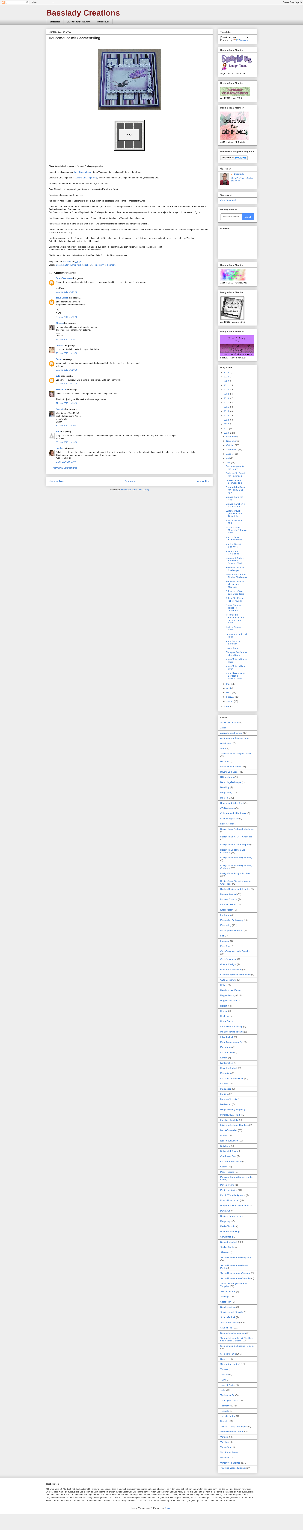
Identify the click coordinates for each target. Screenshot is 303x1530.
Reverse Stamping (229, 1231)
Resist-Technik (227, 1226)
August (230, 454)
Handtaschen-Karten (230, 990)
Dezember (231, 436)
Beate (58, 359)
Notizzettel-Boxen (229, 1151)
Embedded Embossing (231, 920)
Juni (228, 462)
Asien (223, 748)
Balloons (224, 761)
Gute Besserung (228, 980)
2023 (226, 376)
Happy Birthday (228, 995)
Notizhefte (225, 1146)
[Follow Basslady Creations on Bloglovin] (234, 159)
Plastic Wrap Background (232, 1195)
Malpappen (226, 1089)
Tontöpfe (224, 1411)
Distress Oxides (228, 904)
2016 (226, 407)
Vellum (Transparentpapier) (234, 1426)
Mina (58, 431)
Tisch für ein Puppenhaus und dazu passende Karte (235, 618)
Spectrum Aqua (228, 1307)
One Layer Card (228, 1156)
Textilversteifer (227, 1395)
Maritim (224, 1094)
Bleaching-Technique (230, 782)
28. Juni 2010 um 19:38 (66, 353)
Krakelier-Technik (229, 1068)
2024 (226, 372)
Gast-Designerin (228, 959)
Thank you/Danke (229, 1400)
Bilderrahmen (227, 777)
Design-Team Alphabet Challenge (237, 829)
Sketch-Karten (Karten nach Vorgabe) (73, 265)
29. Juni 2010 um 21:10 (66, 383)
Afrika (223, 727)
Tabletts (224, 1369)
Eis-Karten (225, 915)
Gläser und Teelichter (231, 969)
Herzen (224, 1011)
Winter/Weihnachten (230, 1463)
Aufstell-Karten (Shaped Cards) (236, 753)
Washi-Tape (226, 1447)
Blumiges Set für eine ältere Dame (236, 653)
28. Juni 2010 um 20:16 (66, 370)
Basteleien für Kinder (230, 766)
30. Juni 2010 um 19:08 (66, 442)
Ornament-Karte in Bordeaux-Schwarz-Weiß (235, 561)
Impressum (103, 21)
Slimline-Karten (227, 1291)
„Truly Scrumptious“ (82, 172)
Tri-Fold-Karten (227, 1416)
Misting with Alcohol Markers (234, 1125)
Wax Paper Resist (229, 1452)
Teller (223, 1390)
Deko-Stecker (227, 823)
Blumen (224, 797)
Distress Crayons (228, 899)
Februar (230, 697)
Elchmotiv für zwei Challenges (235, 569)
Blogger (168, 1508)
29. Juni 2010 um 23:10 (66, 403)
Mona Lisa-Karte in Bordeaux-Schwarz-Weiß (235, 676)
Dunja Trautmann (64, 278)
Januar (230, 701)
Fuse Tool (225, 946)
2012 (226, 424)
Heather (59, 448)
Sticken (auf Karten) (230, 1364)
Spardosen (225, 1301)
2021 (226, 385)
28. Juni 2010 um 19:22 (66, 339)
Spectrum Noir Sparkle (231, 1312)
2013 (226, 420)
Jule (58, 376)
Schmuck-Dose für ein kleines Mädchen (235, 584)
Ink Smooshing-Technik (232, 1031)
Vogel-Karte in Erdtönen (233, 642)
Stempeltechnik (98, 265)
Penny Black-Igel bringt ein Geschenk (234, 608)
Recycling (225, 1221)
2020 (226, 389)
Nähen (223, 1135)
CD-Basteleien (227, 808)
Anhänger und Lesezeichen (234, 738)
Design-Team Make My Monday (236, 857)
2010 (226, 433)
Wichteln (224, 1457)
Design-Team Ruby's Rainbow (235, 873)
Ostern (223, 1166)
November (231, 441)
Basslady (67, 261)
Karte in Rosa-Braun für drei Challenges (236, 575)
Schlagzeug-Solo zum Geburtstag (235, 592)
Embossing (225, 925)
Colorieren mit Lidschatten (233, 813)
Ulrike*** (60, 345)
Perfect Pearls (227, 1185)
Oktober (230, 445)
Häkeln (223, 985)
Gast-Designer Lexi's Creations (235, 951)
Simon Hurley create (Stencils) (235, 1278)
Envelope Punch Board (231, 930)
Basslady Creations (83, 12)
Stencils (224, 1359)
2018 (226, 398)
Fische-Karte (232, 648)
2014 (226, 415)
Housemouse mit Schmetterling (234, 481)
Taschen (224, 1374)
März (229, 692)
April (228, 688)
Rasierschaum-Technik (231, 1216)
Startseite (55, 21)
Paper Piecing (227, 1172)
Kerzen (223, 1057)
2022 (226, 381)
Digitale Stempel (228, 894)
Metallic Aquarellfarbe (231, 1114)
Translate (243, 40)
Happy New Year (228, 1000)
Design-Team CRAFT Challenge (236, 836)
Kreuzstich (225, 1073)
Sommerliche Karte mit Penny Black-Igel (235, 490)
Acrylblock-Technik (229, 722)
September (232, 449)
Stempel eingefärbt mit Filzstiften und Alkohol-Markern (236, 1339)
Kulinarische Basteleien (232, 1078)
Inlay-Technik (226, 1037)
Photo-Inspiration (228, 1190)
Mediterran (225, 1104)
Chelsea (60, 323)
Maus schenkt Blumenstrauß (234, 538)
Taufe (223, 1379)
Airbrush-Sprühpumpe (231, 733)
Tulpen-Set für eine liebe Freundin (235, 599)
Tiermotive (111, 265)
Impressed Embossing (231, 1026)
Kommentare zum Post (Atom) (135, 489)
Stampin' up (226, 1327)
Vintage (224, 1437)
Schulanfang (226, 1236)
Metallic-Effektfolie (229, 1120)
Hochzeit (224, 1016)
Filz (222, 935)
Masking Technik (228, 1099)
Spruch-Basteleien (229, 1322)
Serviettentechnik (229, 1242)
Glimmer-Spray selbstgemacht (235, 974)
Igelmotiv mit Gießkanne (232, 552)
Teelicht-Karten (227, 1385)
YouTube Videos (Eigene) (233, 1468)
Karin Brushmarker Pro (231, 1042)
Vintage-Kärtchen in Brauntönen (235, 505)
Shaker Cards (227, 1247)
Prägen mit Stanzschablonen (234, 1205)
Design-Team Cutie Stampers (235, 844)
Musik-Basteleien (228, 1130)
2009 (226, 706)
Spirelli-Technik (227, 1317)
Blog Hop (224, 787)
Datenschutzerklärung (79, 21)
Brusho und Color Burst (232, 803)
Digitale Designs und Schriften (235, 889)
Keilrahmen (226, 1047)
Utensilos (224, 1421)
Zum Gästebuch (228, 200)
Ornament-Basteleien (231, 1161)
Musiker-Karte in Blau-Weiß (234, 545)
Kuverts (224, 1083)
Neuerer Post (56, 481)
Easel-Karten (226, 909)
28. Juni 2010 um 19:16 (66, 317)
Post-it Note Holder (229, 1200)
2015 (226, 411)
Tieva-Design (62, 298)
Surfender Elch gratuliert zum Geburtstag (234, 513)
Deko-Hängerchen (229, 818)
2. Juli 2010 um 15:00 (66, 462)
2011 (226, 428)
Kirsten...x (61, 390)
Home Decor (226, 1021)
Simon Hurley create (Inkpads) (235, 1257)
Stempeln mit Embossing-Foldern (237, 1346)
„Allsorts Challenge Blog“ (86, 178)
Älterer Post (203, 481)
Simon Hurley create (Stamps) (235, 1273)
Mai (228, 684)
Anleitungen (226, 743)
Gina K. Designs (228, 964)
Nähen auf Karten (229, 1140)
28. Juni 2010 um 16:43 (66, 292)
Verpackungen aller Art (231, 1431)
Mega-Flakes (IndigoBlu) (232, 1109)
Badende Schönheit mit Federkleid (235, 474)
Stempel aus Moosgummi (233, 1333)
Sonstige (224, 1296)
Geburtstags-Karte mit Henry (235, 467)
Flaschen (224, 941)
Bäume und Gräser (229, 772)
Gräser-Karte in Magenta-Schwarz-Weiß (236, 530)
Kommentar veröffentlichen (65, 468)
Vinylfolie (224, 1442)
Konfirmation (226, 1063)
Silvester (224, 1252)
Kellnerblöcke (227, 1052)
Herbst (223, 1005)
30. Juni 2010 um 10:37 (66, 425)
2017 (226, 402)
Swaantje (60, 409)
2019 (226, 394)
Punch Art (225, 1211)
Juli (228, 458)
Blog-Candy (226, 792)
